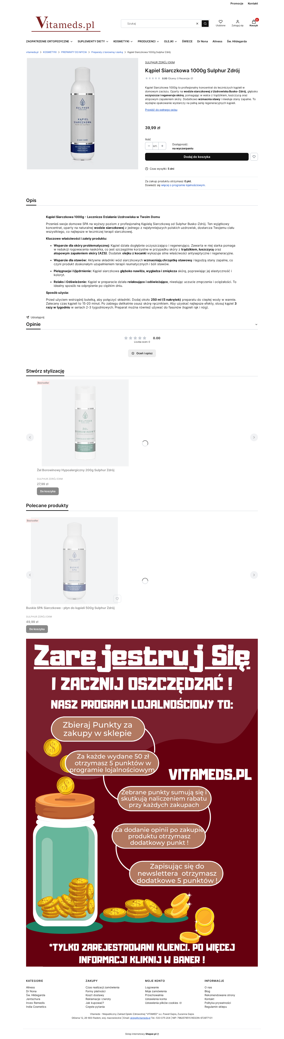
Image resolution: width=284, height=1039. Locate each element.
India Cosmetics (36, 1006)
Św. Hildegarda (35, 995)
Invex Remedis (35, 1002)
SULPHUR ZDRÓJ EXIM (160, 62)
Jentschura (33, 999)
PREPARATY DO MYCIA (74, 52)
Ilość (148, 139)
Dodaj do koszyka (197, 157)
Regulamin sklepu (216, 1006)
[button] (205, 23)
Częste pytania (95, 1006)
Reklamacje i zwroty (98, 999)
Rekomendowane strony (220, 995)
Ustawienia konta (156, 999)
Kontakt (209, 999)
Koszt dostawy (95, 995)
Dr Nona (31, 991)
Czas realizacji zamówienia (102, 987)
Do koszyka (47, 491)
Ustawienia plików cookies (162, 1002)
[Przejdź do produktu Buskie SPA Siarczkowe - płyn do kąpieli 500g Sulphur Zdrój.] (74, 560)
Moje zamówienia (156, 991)
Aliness (30, 987)
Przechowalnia (154, 995)
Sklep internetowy (140, 1033)
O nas (208, 987)
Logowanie (152, 987)
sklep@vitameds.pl (140, 1017)
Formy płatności (95, 991)
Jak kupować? (95, 1002)
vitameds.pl (32, 52)
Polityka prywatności (218, 1002)
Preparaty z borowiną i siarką (107, 52)
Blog (207, 991)
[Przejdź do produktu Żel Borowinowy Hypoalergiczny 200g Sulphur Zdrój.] (85, 422)
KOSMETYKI (50, 52)
